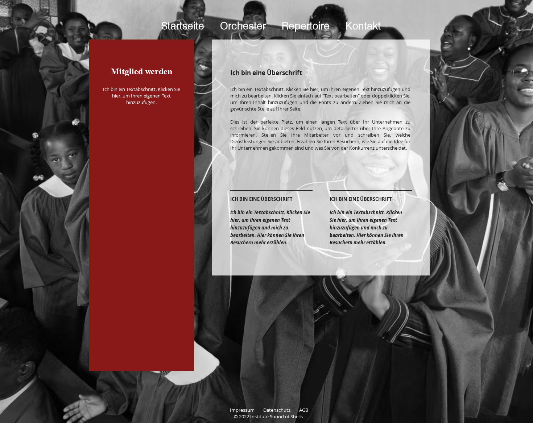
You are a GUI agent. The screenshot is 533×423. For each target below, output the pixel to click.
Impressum (246, 410)
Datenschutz (281, 410)
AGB (303, 410)
